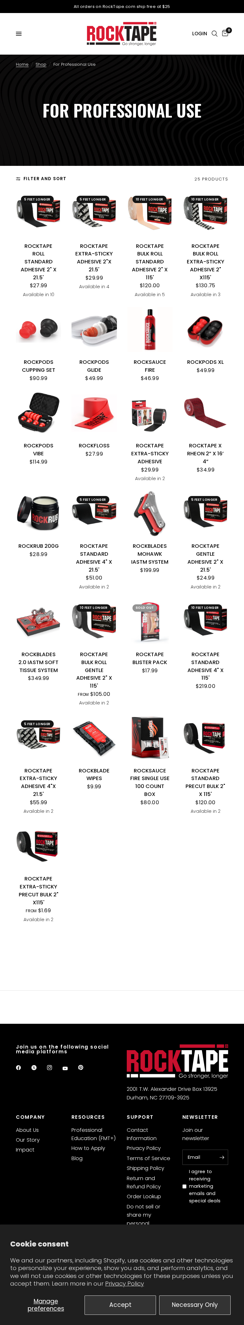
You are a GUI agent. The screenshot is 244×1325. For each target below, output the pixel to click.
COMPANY (30, 1117)
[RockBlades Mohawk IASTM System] (150, 513)
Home (22, 64)
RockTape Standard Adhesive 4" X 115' (205, 666)
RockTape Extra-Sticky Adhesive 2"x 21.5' (94, 257)
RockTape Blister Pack (149, 658)
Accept (120, 1305)
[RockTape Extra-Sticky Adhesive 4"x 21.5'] (38, 737)
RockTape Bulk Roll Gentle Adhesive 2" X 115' (94, 670)
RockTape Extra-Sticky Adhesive (150, 453)
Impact (25, 1149)
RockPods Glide (94, 366)
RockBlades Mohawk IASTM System (149, 554)
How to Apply (88, 1148)
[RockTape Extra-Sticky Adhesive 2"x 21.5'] (94, 213)
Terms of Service (148, 1158)
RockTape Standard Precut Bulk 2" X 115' (205, 782)
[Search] (214, 33)
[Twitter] (38, 1068)
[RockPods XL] (205, 329)
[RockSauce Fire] (150, 329)
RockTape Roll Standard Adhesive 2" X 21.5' (39, 261)
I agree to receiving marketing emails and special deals (205, 1186)
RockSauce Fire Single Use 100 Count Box (150, 782)
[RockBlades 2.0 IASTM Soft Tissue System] (38, 621)
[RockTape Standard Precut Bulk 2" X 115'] (205, 737)
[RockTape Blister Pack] (150, 621)
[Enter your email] (221, 1157)
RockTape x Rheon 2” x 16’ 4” (205, 453)
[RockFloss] (94, 413)
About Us (27, 1130)
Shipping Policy (145, 1168)
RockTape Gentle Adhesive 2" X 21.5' (205, 557)
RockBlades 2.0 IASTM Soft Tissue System (38, 662)
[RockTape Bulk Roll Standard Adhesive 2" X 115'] (150, 213)
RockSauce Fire (150, 366)
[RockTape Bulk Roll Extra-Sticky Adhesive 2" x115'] (205, 213)
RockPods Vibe (38, 449)
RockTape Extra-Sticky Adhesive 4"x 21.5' (38, 782)
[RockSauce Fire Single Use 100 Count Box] (150, 737)
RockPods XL (205, 362)
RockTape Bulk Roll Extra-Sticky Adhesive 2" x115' (205, 261)
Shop (41, 64)
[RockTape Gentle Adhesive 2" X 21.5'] (205, 513)
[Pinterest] (85, 1068)
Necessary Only (195, 1305)
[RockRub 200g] (38, 513)
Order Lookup (144, 1196)
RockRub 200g (38, 546)
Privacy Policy (124, 1283)
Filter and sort (45, 179)
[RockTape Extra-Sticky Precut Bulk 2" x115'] (38, 846)
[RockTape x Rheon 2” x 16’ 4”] (205, 413)
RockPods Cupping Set (38, 366)
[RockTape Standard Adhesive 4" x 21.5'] (94, 513)
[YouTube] (70, 1069)
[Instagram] (54, 1068)
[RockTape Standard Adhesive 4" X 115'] (205, 621)
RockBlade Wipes (94, 774)
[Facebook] (23, 1068)
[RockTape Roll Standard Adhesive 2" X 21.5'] (38, 213)
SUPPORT (140, 1117)
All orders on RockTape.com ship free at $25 (122, 6)
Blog (77, 1158)
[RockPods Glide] (94, 329)
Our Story (28, 1140)
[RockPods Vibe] (38, 413)
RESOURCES (88, 1117)
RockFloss (94, 445)
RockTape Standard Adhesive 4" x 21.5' (94, 557)
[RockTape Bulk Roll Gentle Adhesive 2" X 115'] (94, 621)
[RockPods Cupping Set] (38, 329)
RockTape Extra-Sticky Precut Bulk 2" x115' (38, 890)
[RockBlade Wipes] (94, 737)
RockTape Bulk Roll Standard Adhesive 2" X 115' (150, 261)
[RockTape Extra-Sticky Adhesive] (150, 413)
